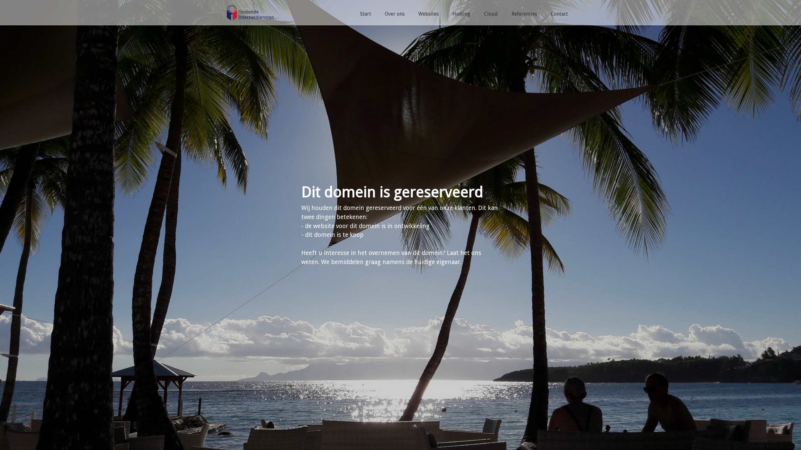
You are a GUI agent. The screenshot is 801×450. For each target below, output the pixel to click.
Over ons (395, 14)
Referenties (524, 14)
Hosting (461, 14)
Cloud (491, 14)
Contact (559, 14)
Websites (428, 14)
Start (365, 14)
